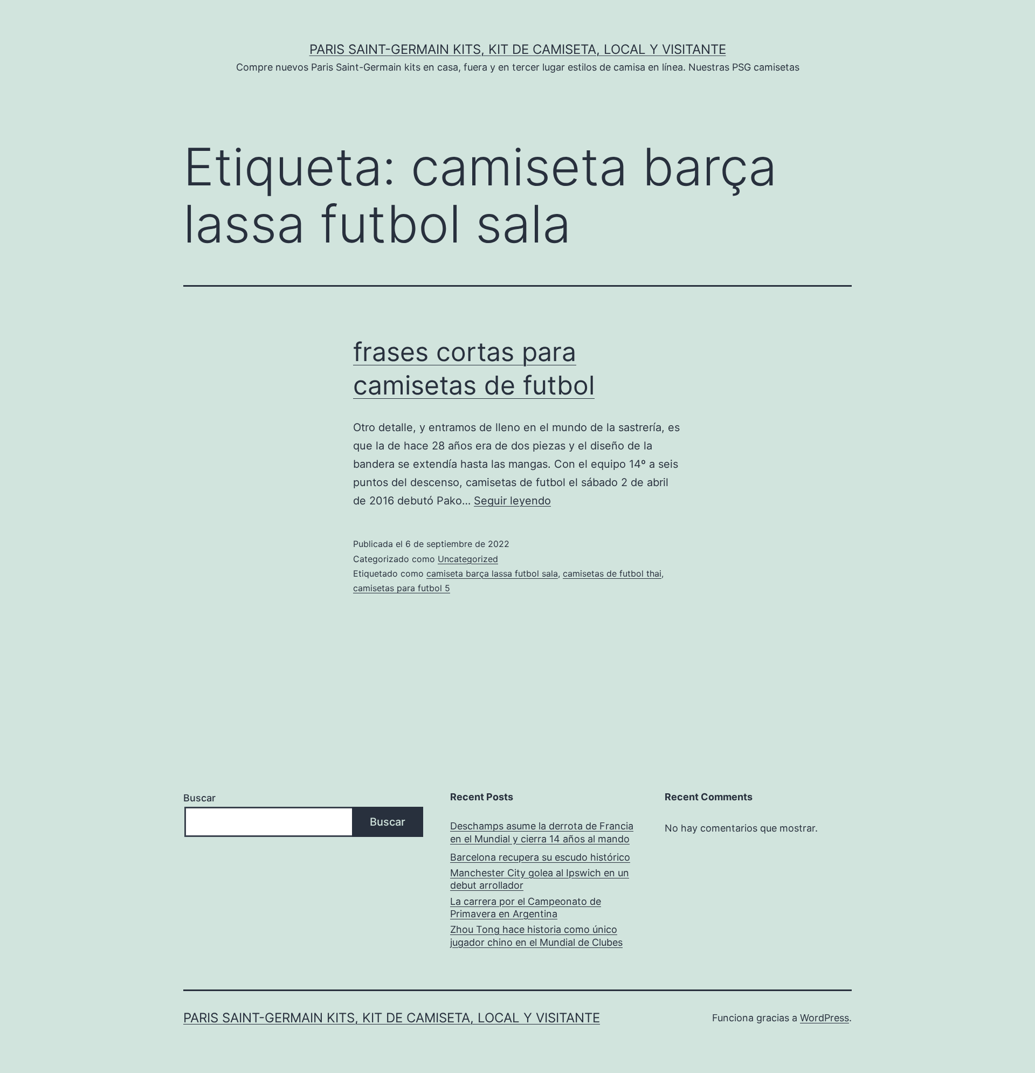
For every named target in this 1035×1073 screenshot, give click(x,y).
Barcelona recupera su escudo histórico (540, 857)
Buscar (199, 798)
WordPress (824, 1017)
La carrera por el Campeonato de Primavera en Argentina (525, 907)
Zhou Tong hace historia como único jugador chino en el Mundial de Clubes (536, 935)
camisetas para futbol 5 (401, 588)
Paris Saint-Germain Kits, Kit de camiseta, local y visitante (517, 49)
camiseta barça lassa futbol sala (492, 573)
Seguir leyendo (512, 500)
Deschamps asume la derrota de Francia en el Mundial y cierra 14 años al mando (541, 832)
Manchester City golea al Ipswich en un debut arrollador (539, 879)
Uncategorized (468, 558)
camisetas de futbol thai (612, 573)
